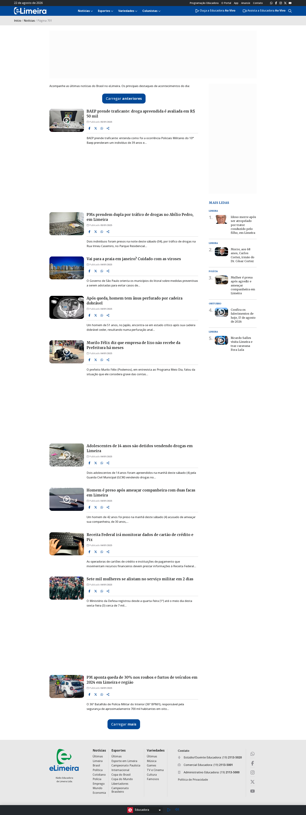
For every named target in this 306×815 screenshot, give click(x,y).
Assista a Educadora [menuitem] (266, 10)
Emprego (99, 783)
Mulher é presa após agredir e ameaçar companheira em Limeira (243, 285)
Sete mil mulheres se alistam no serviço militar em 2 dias (140, 579)
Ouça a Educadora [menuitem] (217, 10)
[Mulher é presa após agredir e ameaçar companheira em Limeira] (221, 279)
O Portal (226, 3)
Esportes (118, 750)
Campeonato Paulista (125, 765)
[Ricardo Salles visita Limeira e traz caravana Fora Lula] (221, 340)
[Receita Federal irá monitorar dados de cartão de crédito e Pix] (66, 543)
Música (151, 761)
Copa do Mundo (122, 779)
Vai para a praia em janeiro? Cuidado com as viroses (134, 259)
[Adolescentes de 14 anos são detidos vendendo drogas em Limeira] (66, 455)
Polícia (97, 779)
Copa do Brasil (121, 774)
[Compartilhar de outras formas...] (108, 128)
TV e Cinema (155, 770)
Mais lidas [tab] (219, 202)
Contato (258, 3)
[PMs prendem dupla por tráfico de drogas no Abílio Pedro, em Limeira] (66, 223)
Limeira (98, 761)
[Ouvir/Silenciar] (177, 810)
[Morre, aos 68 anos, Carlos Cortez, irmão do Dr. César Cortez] (221, 251)
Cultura (152, 774)
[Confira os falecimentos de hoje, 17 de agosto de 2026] (221, 312)
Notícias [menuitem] (84, 11)
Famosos (153, 779)
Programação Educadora (204, 3)
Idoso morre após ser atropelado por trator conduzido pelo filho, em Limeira (243, 225)
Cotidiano (99, 774)
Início (17, 21)
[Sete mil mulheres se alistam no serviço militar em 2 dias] (66, 588)
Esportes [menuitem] (104, 11)
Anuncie (245, 3)
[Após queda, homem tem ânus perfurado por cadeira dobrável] (66, 307)
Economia (99, 792)
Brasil (96, 765)
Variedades (156, 750)
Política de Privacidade (193, 779)
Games (151, 765)
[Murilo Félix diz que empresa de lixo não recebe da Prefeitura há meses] (66, 351)
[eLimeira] (64, 760)
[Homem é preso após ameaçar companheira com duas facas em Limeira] (66, 499)
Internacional (120, 770)
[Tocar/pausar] (168, 810)
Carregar (124, 98)
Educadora (142, 810)
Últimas (98, 756)
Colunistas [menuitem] (149, 11)
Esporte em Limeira (124, 761)
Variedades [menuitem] (126, 11)
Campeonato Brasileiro (120, 789)
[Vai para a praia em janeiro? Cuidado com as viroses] (66, 267)
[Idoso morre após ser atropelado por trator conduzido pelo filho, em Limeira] (221, 219)
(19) (232, 757)
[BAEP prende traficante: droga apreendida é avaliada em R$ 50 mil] (66, 120)
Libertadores (119, 783)
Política (98, 770)
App (236, 3)
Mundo (97, 788)
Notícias (29, 21)
